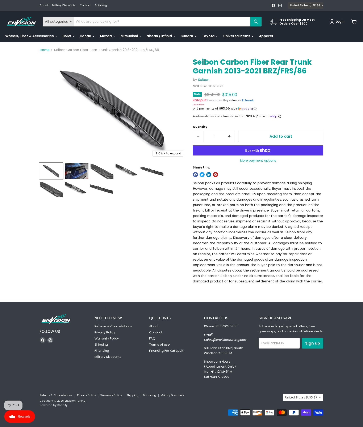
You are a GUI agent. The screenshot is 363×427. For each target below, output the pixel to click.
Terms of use (159, 344)
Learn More (198, 104)
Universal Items (237, 36)
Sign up (312, 343)
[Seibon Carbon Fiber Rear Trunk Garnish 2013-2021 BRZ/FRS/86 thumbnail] (51, 171)
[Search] (256, 21)
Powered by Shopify (53, 405)
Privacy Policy (105, 332)
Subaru (187, 36)
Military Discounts (64, 5)
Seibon (203, 79)
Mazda (106, 36)
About (44, 5)
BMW (67, 36)
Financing (102, 350)
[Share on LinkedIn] (208, 174)
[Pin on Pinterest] (215, 174)
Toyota (208, 36)
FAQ (152, 338)
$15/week (248, 100)
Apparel (266, 36)
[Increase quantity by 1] (229, 136)
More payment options (258, 160)
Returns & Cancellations (113, 326)
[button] (258, 108)
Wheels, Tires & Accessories (30, 36)
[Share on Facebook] (195, 174)
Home (45, 50)
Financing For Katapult (166, 350)
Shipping (101, 5)
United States (305, 5)
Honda (86, 36)
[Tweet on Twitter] (202, 174)
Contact (85, 5)
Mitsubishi (130, 36)
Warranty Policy (107, 338)
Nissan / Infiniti (160, 36)
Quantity (200, 126)
